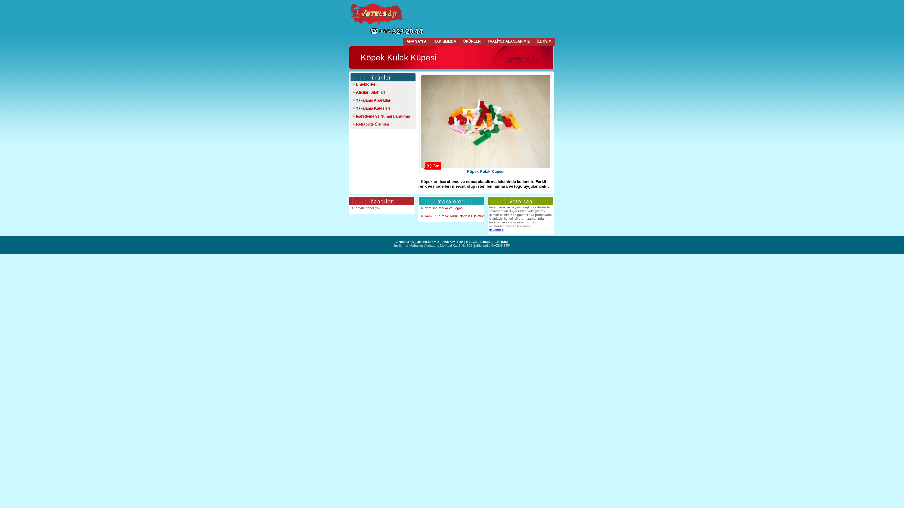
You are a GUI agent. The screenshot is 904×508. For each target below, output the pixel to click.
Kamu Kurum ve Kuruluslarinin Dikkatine (455, 216)
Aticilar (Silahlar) (370, 92)
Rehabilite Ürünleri (372, 124)
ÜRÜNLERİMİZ (428, 242)
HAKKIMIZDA (445, 41)
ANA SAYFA (417, 41)
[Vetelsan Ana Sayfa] (377, 14)
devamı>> (496, 230)
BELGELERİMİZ (478, 242)
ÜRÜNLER (472, 41)
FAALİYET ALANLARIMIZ (509, 41)
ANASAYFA (405, 242)
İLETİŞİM (544, 41)
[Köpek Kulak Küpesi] (486, 121)
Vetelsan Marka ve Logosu (444, 208)
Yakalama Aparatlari (373, 100)
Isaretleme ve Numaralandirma (383, 116)
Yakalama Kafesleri (373, 108)
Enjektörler (365, 84)
